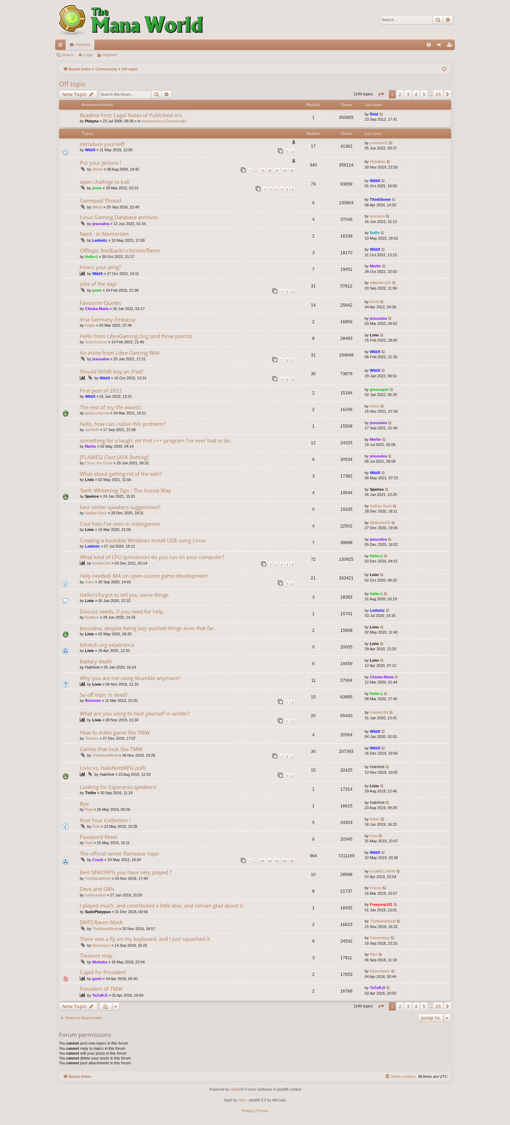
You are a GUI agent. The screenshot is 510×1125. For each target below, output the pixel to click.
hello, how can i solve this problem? (122, 423)
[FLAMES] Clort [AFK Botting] (114, 457)
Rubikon (92, 617)
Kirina (374, 406)
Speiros (92, 496)
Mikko (97, 207)
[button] (381, 94)
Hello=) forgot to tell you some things (124, 594)
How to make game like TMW (115, 732)
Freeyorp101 (381, 904)
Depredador (380, 971)
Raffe (375, 233)
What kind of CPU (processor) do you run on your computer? (152, 556)
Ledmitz (99, 240)
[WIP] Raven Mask (101, 922)
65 (292, 861)
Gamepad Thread (100, 200)
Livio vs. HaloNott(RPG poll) (112, 767)
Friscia (375, 888)
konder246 (101, 563)
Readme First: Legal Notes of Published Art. (131, 115)
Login (88, 55)
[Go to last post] (381, 114)
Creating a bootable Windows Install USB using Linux (143, 540)
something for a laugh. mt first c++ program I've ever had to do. (155, 440)
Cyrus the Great (98, 463)
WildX (90, 150)
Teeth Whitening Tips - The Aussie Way (125, 490)
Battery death (96, 661)
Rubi (89, 809)
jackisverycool (97, 413)
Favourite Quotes (100, 302)
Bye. (85, 803)
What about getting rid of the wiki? (121, 473)
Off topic (72, 83)
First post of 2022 (101, 390)
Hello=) (91, 257)
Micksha (99, 962)
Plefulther (377, 162)
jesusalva (100, 224)
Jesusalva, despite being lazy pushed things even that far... (149, 628)
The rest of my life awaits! (110, 407)
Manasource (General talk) (164, 121)
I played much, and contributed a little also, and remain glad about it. (162, 905)
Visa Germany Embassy (108, 319)
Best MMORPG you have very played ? (125, 872)
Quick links (62, 46)
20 (270, 170)
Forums (83, 44)
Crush (97, 860)
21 (277, 170)
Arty (241, 1100)
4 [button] (416, 94)
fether (375, 819)
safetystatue (95, 895)
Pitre (373, 954)
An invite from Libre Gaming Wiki (120, 352)
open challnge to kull (104, 181)
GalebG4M (379, 712)
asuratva (377, 216)
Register (110, 55)
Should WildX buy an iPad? (111, 371)
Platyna (92, 121)
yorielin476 (379, 143)
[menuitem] (429, 45)
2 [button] (400, 94)
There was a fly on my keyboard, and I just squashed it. (145, 938)
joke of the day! (98, 283)
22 (284, 170)
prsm (97, 188)
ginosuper (379, 389)
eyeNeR (92, 430)
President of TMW (101, 988)
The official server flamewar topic (119, 853)
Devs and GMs (97, 888)
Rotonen (93, 700)
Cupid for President (103, 972)
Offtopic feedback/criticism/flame (120, 250)
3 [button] (408, 94)
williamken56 (380, 283)
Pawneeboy (380, 938)
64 (284, 861)
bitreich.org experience (107, 644)
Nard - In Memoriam (104, 233)
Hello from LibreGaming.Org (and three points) (136, 336)
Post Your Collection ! (105, 820)
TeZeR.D (100, 995)
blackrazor (101, 945)
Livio (374, 335)
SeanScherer (96, 342)
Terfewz (92, 738)
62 (270, 861)
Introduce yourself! (102, 143)
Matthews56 (380, 523)
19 (262, 170)
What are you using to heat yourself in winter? (134, 713)
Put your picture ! (100, 162)
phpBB (235, 1089)
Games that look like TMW (111, 749)
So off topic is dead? (103, 694)
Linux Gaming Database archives (119, 217)
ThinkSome (380, 199)
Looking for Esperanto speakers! (118, 786)
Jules (89, 582)
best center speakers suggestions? (120, 507)
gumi (97, 979)
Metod (97, 169)
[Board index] (129, 20)
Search (67, 55)
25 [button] (438, 94)
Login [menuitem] (440, 46)
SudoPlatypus (98, 912)
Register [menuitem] (451, 46)
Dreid (374, 302)
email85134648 (382, 871)
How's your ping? (100, 267)
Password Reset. (99, 836)
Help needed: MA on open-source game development (143, 575)
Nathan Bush (96, 513)
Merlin (375, 266)
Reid (374, 114)
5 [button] (424, 94)
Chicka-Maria (97, 309)
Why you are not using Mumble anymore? (130, 678)
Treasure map (96, 955)
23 (292, 170)
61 (262, 861)
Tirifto (90, 793)
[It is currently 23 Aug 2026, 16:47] (444, 69)
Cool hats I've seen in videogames (120, 523)
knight (90, 325)
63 (277, 861)
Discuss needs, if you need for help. (122, 611)
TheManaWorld (105, 755)
